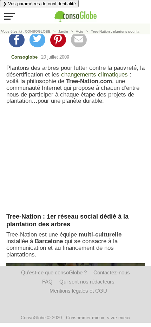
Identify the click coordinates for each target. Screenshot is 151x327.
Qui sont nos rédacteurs (86, 282)
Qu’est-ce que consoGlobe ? (54, 272)
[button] (9, 16)
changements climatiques (94, 74)
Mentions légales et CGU (78, 291)
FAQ (47, 282)
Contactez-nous (111, 272)
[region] (75, 159)
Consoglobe (24, 57)
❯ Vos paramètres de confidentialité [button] (39, 3)
